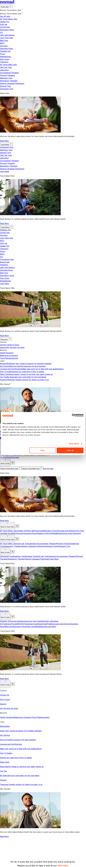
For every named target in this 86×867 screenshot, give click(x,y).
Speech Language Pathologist (12, 83)
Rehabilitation (5, 57)
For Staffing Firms (7, 457)
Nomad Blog (26, 364)
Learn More (4, 171)
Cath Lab (3, 24)
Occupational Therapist (9, 73)
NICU (2, 241)
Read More (4, 141)
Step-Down (4, 59)
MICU (2, 43)
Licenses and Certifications (31, 369)
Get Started (23, 366)
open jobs (62, 865)
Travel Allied (5, 145)
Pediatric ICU (5, 51)
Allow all (70, 450)
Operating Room (6, 49)
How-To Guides (22, 372)
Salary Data (26, 374)
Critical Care (5, 27)
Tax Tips (23, 377)
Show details (74, 444)
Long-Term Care (6, 38)
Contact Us (9, 345)
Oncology (4, 46)
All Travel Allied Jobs (8, 65)
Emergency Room (7, 30)
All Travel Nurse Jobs (8, 19)
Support (12, 347)
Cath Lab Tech (6, 67)
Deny (43, 450)
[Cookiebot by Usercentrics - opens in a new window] (73, 415)
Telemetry (4, 62)
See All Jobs (5, 16)
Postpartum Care (7, 259)
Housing (24, 380)
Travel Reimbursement (9, 358)
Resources (4, 339)
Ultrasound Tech (6, 89)
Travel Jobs (5, 7)
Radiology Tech (6, 78)
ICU (1, 32)
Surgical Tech (5, 86)
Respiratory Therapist (8, 81)
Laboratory (4, 70)
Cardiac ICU (4, 22)
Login (17, 457)
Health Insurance (7, 353)
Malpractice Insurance (9, 355)
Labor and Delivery (7, 35)
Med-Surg (4, 40)
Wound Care (5, 262)
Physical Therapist (7, 75)
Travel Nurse (5, 227)
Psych (2, 54)
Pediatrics (4, 265)
